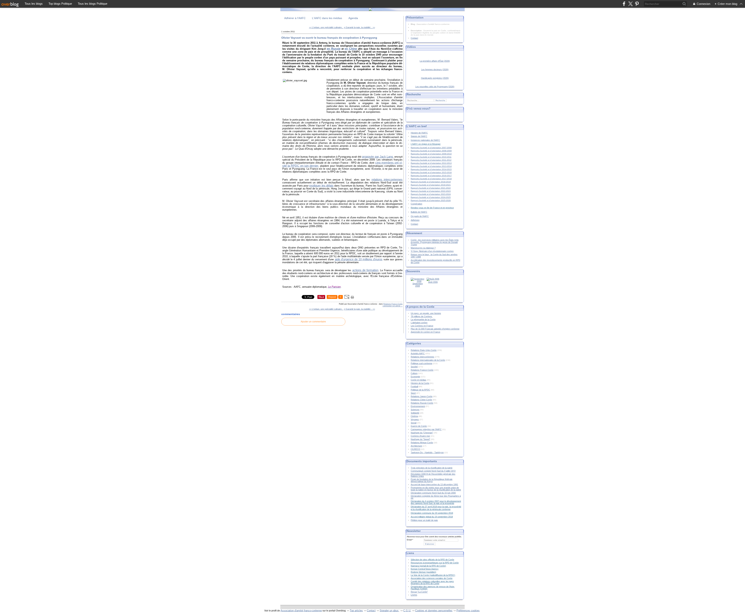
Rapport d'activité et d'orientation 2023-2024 (431, 194)
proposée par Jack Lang (377, 156)
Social (413, 423)
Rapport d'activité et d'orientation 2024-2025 (431, 197)
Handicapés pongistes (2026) (435, 78)
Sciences (415, 409)
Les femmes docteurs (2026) (435, 69)
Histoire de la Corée (420, 383)
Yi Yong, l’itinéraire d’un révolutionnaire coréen (432, 251)
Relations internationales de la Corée (428, 360)
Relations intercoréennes (422, 357)
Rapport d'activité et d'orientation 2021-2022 (431, 188)
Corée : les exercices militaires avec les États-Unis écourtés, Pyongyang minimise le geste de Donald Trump (435, 242)
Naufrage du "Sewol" (420, 439)
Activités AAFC (418, 353)
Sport (413, 393)
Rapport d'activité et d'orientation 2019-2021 (431, 185)
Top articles (356, 610)
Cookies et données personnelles (433, 610)
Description (416, 31)
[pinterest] (636, 4)
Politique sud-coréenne (421, 363)
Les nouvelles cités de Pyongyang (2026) (434, 86)
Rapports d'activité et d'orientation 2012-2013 (431, 163)
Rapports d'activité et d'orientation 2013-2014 (431, 166)
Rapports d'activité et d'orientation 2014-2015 (431, 169)
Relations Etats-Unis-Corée (424, 350)
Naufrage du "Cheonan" (422, 432)
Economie (415, 376)
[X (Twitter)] (630, 4)
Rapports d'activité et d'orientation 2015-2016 (431, 172)
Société (414, 366)
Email (409, 540)
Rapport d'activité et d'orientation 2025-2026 (431, 200)
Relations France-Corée (393, 304)
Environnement (418, 406)
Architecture (416, 446)
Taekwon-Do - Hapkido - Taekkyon (427, 452)
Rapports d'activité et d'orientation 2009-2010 (431, 154)
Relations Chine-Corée (421, 399)
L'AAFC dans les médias (327, 18)
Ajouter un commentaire (313, 321)
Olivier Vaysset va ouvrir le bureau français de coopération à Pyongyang (329, 37)
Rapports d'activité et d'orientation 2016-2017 (431, 175)
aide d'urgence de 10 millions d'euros (359, 259)
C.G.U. (407, 610)
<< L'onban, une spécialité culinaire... (326, 27)
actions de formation (365, 270)
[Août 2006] (433, 279)
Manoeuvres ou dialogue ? (423, 248)
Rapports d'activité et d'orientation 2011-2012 (431, 160)
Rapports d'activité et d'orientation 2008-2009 (431, 151)
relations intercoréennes (387, 179)
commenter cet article (392, 306)
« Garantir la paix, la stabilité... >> (359, 27)
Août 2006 (433, 282)
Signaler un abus (389, 610)
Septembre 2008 (417, 284)
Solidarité (415, 413)
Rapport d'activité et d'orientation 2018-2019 (431, 182)
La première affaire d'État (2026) (435, 61)
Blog (413, 24)
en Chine (351, 48)
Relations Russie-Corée (422, 403)
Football (414, 386)
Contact (414, 38)
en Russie (333, 48)
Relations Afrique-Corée (422, 442)
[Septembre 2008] (417, 281)
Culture (414, 373)
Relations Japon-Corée (421, 396)
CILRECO (415, 449)
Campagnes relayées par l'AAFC (426, 429)
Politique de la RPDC (420, 390)
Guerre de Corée (419, 426)
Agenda (353, 18)
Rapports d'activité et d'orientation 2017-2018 (431, 179)
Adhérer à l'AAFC (295, 18)
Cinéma (414, 416)
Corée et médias (418, 380)
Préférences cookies (468, 610)
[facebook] (624, 4)
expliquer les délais (321, 185)
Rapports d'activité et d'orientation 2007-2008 (431, 148)
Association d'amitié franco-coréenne (301, 610)
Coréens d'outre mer (420, 436)
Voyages (415, 419)
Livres (414, 595)
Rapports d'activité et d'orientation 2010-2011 (431, 157)
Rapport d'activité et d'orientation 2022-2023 (431, 191)
